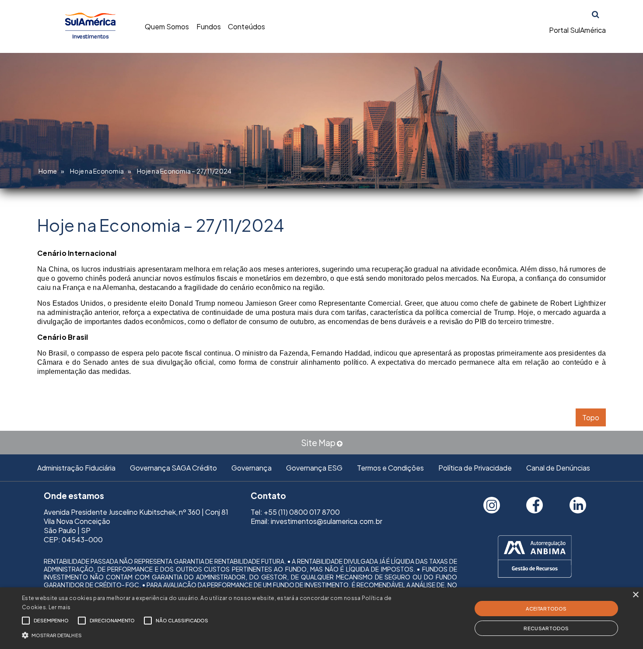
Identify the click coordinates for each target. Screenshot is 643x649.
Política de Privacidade (475, 467)
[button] (217, 634)
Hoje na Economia (97, 171)
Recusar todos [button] (546, 628)
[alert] (321, 618)
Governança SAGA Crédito (173, 467)
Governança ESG (314, 467)
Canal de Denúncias (558, 467)
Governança (251, 467)
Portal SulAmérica (577, 30)
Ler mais (59, 607)
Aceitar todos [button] (546, 608)
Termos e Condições (390, 467)
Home (47, 171)
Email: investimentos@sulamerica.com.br (316, 521)
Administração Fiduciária (76, 467)
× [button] (635, 595)
